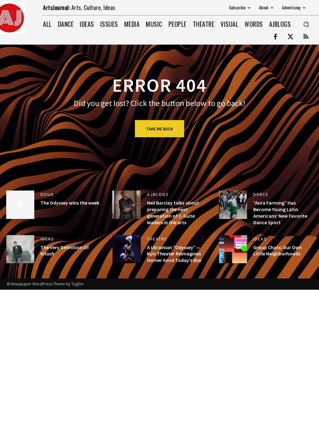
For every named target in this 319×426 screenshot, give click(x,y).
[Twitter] (291, 37)
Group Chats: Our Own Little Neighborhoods (277, 250)
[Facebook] (275, 37)
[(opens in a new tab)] (233, 205)
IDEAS (47, 239)
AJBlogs (158, 194)
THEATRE (157, 239)
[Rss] (306, 37)
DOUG (47, 194)
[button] (306, 24)
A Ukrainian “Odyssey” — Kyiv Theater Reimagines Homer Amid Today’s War (174, 254)
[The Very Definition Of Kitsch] (20, 249)
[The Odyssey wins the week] (20, 205)
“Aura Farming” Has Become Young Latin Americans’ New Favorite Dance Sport (280, 212)
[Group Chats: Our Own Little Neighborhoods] (233, 249)
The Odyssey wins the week (69, 203)
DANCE (261, 194)
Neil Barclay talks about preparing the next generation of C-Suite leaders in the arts (173, 212)
